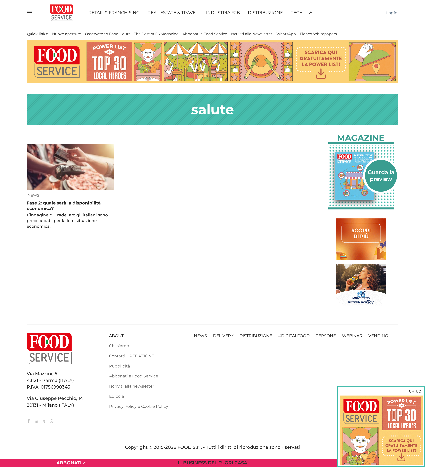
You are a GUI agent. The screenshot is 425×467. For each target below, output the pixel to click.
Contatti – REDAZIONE (131, 355)
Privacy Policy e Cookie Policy (138, 406)
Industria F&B (223, 12)
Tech (297, 12)
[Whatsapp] (51, 420)
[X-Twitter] (44, 420)
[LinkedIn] (37, 420)
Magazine (360, 138)
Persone (326, 335)
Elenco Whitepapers (318, 34)
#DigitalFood (294, 335)
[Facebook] (29, 420)
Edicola (116, 396)
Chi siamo (119, 345)
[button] (31, 13)
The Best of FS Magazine (156, 34)
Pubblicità (119, 366)
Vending (378, 335)
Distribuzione (265, 12)
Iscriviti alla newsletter (131, 386)
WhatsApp (286, 34)
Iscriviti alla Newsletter (251, 34)
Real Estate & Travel (173, 12)
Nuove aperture (66, 34)
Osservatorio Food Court (107, 34)
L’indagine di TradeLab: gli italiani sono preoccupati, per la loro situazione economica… (67, 220)
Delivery (223, 335)
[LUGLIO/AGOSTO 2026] (361, 176)
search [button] (311, 12)
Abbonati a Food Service (204, 34)
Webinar (352, 335)
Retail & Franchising (114, 12)
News (33, 195)
